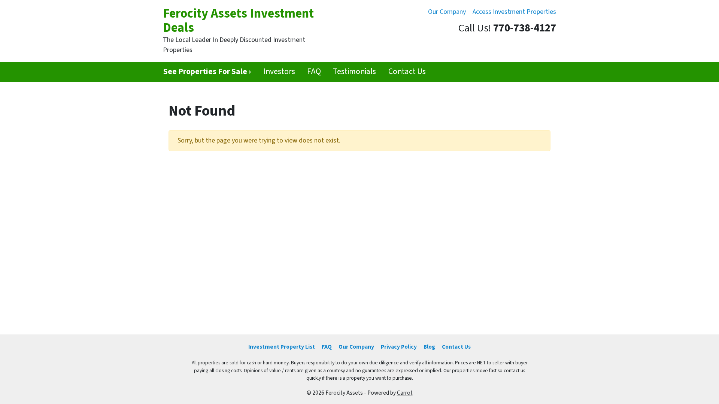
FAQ (314, 71)
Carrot (405, 393)
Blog (429, 347)
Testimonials (354, 71)
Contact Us (407, 71)
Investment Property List (281, 347)
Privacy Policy (399, 347)
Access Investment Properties (514, 11)
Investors (279, 71)
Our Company (447, 11)
